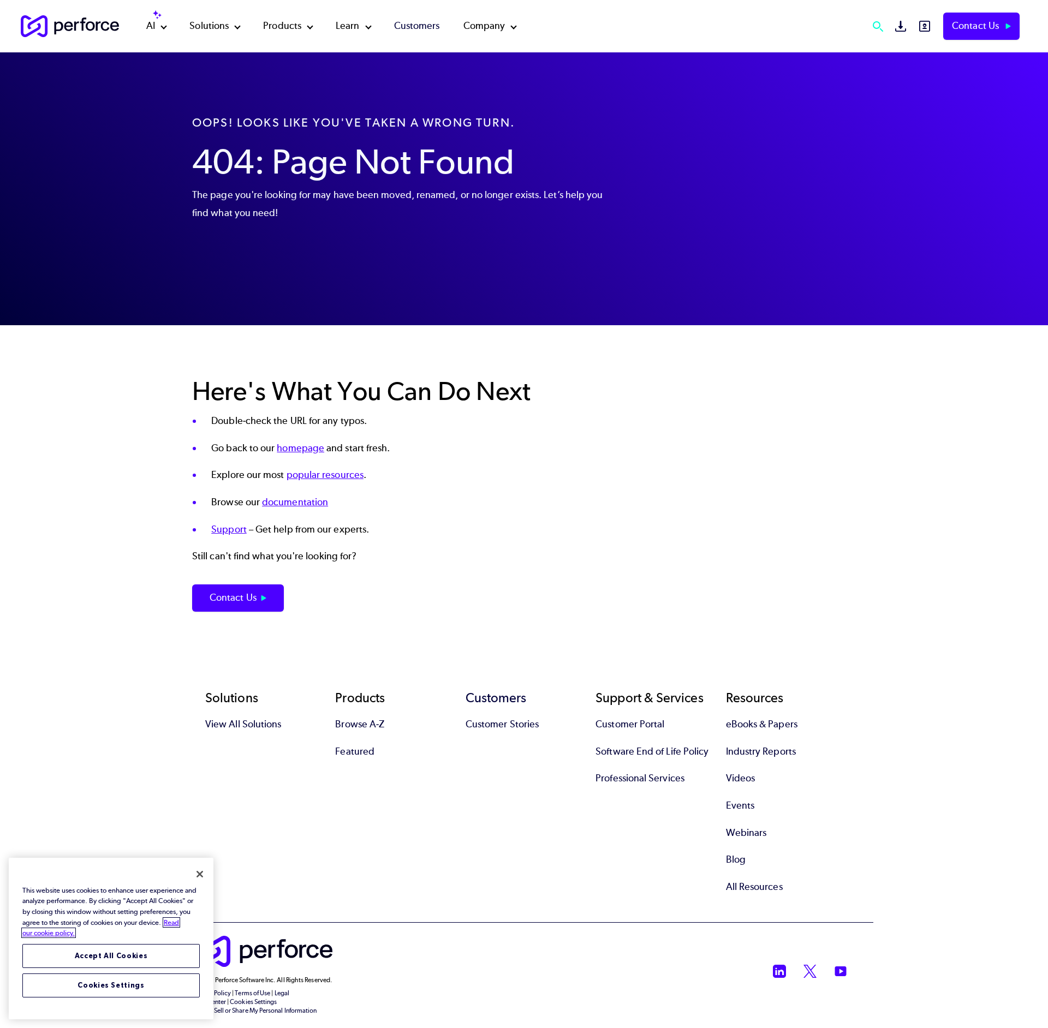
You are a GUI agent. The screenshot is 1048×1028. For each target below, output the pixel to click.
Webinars (746, 833)
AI (150, 26)
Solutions (209, 26)
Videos (740, 778)
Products (282, 26)
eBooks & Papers (761, 724)
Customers (417, 26)
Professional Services (640, 778)
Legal (282, 993)
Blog (736, 859)
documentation (295, 502)
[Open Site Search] (877, 26)
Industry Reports (761, 751)
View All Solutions (243, 724)
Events (740, 805)
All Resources (754, 887)
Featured (354, 751)
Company (484, 26)
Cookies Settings (111, 985)
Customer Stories (502, 724)
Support (229, 529)
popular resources (325, 475)
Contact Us (976, 26)
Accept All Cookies (111, 956)
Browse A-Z (359, 724)
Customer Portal (630, 724)
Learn (347, 26)
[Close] (200, 874)
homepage (300, 448)
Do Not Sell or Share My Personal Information (254, 1010)
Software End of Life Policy (652, 751)
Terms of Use (252, 993)
